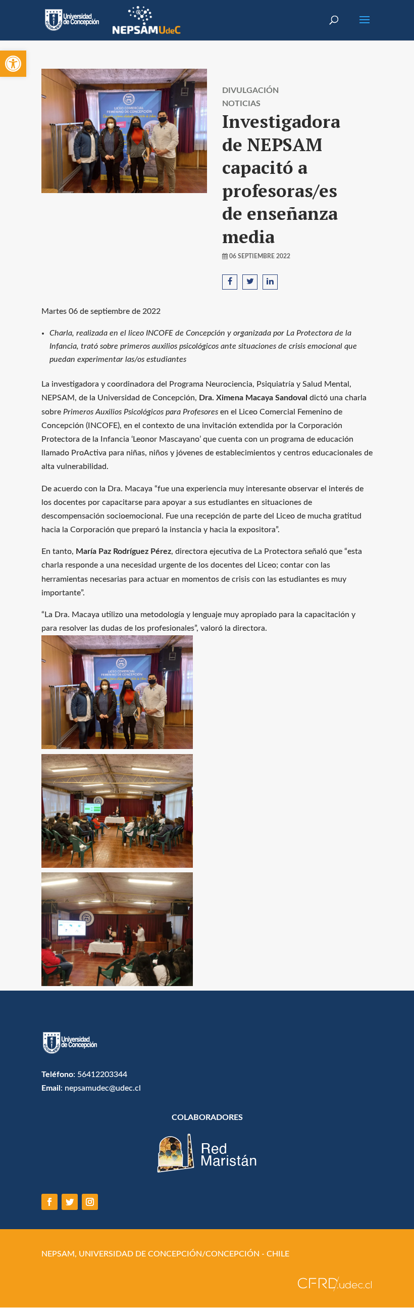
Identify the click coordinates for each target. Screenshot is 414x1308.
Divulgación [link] (250, 90)
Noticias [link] (241, 104)
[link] (13, 64)
